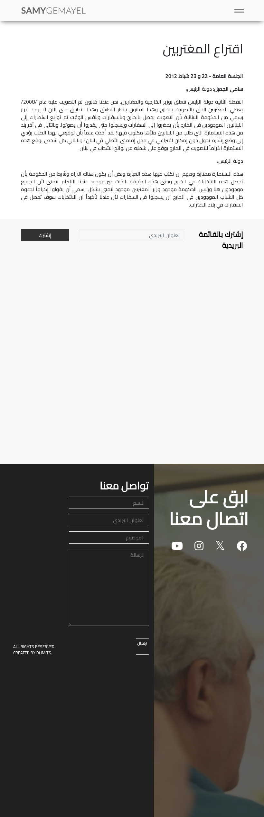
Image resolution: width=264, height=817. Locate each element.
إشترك (45, 235)
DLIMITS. (44, 652)
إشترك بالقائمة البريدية (221, 240)
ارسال (142, 643)
